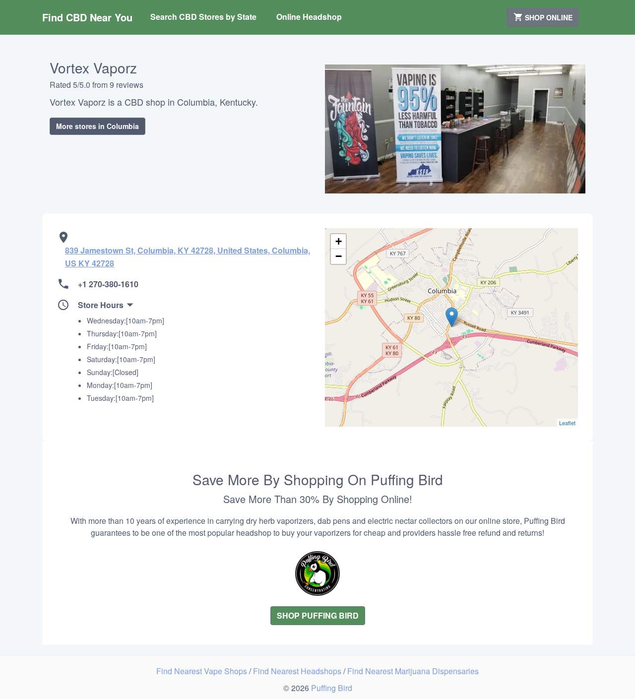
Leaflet (567, 423)
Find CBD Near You (87, 17)
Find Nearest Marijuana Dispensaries (413, 671)
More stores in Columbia (97, 126)
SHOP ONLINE (547, 17)
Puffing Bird (331, 688)
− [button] (338, 256)
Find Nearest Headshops (298, 671)
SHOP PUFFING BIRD (318, 615)
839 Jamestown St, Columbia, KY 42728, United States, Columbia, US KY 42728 (187, 257)
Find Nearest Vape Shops (202, 671)
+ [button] (338, 241)
